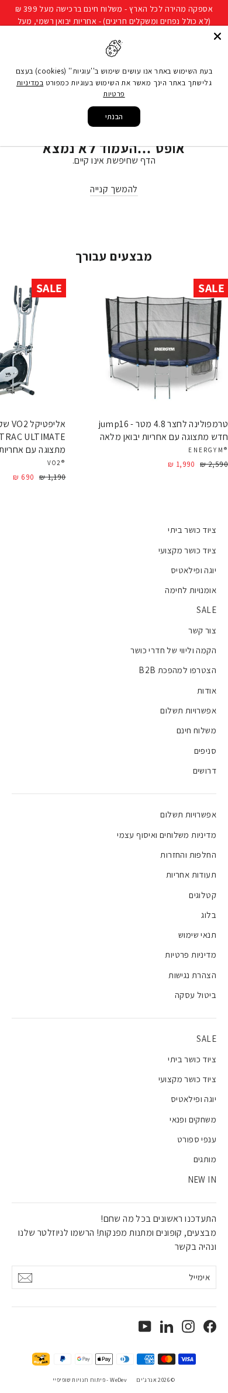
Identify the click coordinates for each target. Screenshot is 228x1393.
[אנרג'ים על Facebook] (209, 1326)
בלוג (208, 914)
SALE (206, 609)
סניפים (205, 750)
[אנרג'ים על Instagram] (188, 1326)
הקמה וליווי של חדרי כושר (173, 650)
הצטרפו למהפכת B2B (177, 669)
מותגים (205, 1159)
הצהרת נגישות (192, 974)
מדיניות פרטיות (190, 954)
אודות (206, 690)
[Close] (217, 36)
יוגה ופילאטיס (193, 570)
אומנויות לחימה (190, 589)
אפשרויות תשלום (188, 710)
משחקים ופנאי (193, 1119)
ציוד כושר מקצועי (187, 550)
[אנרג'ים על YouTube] (145, 1326)
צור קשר (202, 630)
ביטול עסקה (195, 994)
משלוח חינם (196, 730)
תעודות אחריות (191, 874)
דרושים (204, 770)
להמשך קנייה (113, 189)
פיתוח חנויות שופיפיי (79, 1380)
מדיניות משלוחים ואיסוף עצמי (166, 834)
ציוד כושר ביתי (192, 529)
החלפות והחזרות (188, 854)
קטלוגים (202, 894)
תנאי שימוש (197, 934)
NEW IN (202, 1179)
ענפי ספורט (196, 1139)
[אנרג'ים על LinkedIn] (166, 1326)
